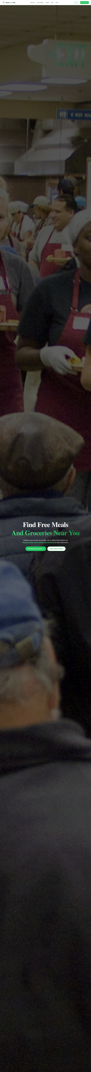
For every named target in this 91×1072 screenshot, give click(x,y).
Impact (47, 2)
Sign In (76, 2)
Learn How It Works (56, 549)
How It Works (40, 2)
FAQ (52, 2)
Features (32, 2)
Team (56, 2)
